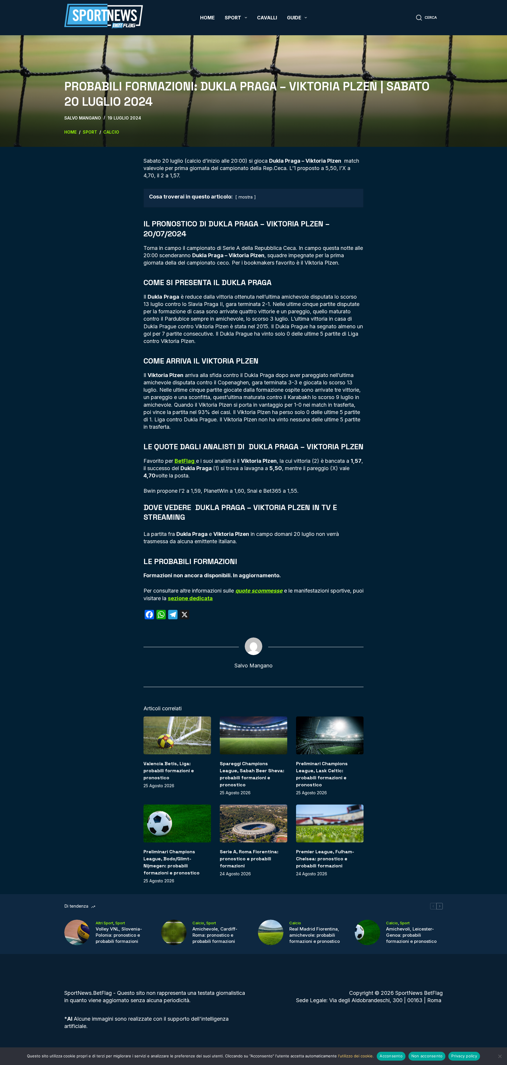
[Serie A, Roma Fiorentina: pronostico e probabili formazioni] (253, 823)
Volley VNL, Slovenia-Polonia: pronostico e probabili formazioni (119, 935)
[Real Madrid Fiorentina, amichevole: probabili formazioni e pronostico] (270, 932)
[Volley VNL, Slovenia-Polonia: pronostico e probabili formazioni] (77, 932)
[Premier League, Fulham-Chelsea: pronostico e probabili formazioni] (330, 823)
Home (207, 18)
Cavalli (267, 18)
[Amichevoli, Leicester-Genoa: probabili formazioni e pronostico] (367, 932)
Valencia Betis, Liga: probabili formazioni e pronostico (168, 771)
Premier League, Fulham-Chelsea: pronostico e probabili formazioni (325, 859)
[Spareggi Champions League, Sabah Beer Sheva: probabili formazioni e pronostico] (253, 735)
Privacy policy (464, 1056)
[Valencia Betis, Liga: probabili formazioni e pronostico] (177, 735)
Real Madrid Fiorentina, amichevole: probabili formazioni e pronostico (314, 935)
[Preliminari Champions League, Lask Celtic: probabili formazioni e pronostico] (330, 735)
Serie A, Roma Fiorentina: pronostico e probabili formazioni (249, 859)
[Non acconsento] (500, 1056)
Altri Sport (104, 923)
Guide (294, 18)
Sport (233, 18)
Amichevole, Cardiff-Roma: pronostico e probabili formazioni (214, 935)
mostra (246, 196)
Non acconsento (427, 1056)
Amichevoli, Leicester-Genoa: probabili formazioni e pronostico (411, 935)
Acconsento (391, 1056)
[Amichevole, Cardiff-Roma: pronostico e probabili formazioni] (174, 932)
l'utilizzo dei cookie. (356, 1056)
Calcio (198, 923)
